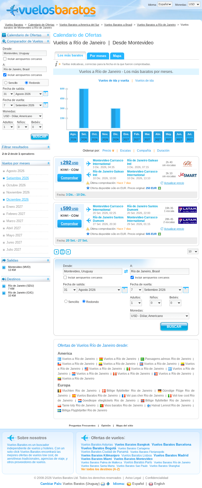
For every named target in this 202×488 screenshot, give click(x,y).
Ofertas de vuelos (107, 438)
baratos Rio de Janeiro (123, 405)
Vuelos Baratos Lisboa (136, 455)
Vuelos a (79, 42)
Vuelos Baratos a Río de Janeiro (156, 24)
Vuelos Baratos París (138, 462)
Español (137, 484)
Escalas (125, 150)
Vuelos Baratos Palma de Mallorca (101, 462)
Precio (106, 150)
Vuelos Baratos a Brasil (118, 24)
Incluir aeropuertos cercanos (25, 58)
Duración (163, 150)
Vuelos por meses (16, 163)
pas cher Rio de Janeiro (145, 395)
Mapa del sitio (124, 425)
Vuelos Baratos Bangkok (132, 444)
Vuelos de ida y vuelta (114, 80)
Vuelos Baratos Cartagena (134, 448)
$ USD (69, 163)
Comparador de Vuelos (25, 41)
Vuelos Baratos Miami (96, 459)
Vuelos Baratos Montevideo (133, 459)
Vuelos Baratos (14, 24)
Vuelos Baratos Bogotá (98, 448)
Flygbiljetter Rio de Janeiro (84, 410)
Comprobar (69, 178)
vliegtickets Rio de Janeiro (109, 400)
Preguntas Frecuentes (82, 425)
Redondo (34, 82)
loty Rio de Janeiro (79, 405)
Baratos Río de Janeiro (97, 395)
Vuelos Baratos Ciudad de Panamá (104, 451)
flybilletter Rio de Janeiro (129, 390)
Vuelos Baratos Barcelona (171, 444)
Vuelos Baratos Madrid (171, 455)
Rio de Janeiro (79, 390)
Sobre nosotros (32, 438)
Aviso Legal (133, 478)
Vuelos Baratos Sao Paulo (132, 465)
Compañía (144, 150)
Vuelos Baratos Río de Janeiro (172, 462)
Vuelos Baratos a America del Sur (79, 24)
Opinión (106, 425)
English (159, 484)
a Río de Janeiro (78, 359)
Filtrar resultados (15, 147)
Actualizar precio (174, 182)
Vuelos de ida (144, 80)
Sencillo (12, 82)
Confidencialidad (156, 478)
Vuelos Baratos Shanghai (165, 465)
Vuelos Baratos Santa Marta (98, 465)
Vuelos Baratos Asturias (97, 444)
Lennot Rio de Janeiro (171, 405)
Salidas (12, 260)
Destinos (13, 279)
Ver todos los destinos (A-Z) (100, 469)
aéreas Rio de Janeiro (168, 359)
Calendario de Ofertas (41, 24)
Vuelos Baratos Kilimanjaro (100, 455)
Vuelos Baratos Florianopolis (147, 451)
